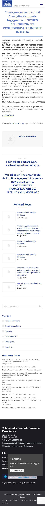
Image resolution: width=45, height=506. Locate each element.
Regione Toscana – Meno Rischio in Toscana (17, 370)
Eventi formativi (14, 123)
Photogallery (9, 342)
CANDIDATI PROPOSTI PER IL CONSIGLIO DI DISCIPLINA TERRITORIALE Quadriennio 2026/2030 (20, 361)
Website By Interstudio (10, 500)
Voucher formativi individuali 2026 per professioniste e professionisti (21, 388)
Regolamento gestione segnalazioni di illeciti (18, 483)
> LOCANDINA (8, 115)
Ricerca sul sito (35, 4)
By (26, 123)
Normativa (9, 331)
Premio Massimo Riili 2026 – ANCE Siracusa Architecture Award (21, 401)
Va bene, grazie (17, 470)
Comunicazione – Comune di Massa (14, 408)
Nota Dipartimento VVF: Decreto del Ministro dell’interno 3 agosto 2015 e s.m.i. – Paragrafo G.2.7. (22, 374)
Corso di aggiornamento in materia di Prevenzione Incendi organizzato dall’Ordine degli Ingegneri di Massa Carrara (29, 229)
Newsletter (9, 347)
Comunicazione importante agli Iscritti (29, 284)
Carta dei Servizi (11, 336)
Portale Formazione (12, 321)
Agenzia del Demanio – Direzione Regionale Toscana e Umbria (21, 381)
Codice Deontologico (13, 326)
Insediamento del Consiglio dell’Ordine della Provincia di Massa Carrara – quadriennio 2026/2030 (28, 271)
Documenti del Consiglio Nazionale (26, 213)
